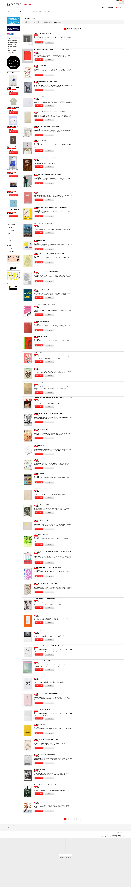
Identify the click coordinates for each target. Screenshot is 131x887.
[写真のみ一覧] (59, 22)
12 (78, 28)
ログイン (104, 7)
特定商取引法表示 (11, 224)
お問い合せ (10, 233)
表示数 (25, 22)
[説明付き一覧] (62, 22)
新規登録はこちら (111, 7)
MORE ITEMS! (17, 219)
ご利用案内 (10, 227)
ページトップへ (121, 832)
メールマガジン (11, 230)
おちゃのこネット (120, 835)
